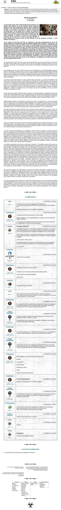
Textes (25, 482)
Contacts (14, 484)
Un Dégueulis (10, 212)
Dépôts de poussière (30, 17)
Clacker (10, 226)
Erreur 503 (14, 490)
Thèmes (10, 7)
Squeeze (42, 486)
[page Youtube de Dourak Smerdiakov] (10, 319)
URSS (32, 484)
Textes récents (34, 483)
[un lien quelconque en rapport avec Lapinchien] (10, 256)
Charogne (31, 20)
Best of (23, 489)
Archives (23, 491)
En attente (23, 484)
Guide (13, 483)
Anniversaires (24, 492)
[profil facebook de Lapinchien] (11, 256)
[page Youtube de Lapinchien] (10, 258)
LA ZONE (3, 7)
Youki (9, 201)
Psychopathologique (22, 7)
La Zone (13, 1)
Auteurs (23, 495)
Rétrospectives (24, 494)
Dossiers (23, 486)
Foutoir (14, 489)
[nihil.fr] (41, 483)
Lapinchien (10, 249)
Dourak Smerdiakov (9, 312)
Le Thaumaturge (9, 403)
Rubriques (23, 485)
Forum (13, 486)
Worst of (23, 490)
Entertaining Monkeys (43, 485)
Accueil (16, 482)
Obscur (15, 7)
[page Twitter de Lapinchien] (13, 256)
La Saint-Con (15, 485)
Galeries (14, 488)
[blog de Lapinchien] (8, 256)
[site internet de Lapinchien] (6, 256)
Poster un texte (25, 483)
